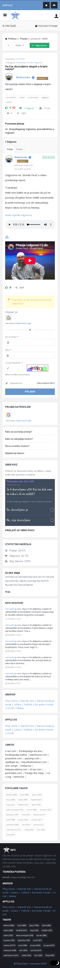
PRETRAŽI (10, 25)
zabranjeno (13, 829)
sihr (26, 824)
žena (10, 834)
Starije (10, 149)
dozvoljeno (11, 97)
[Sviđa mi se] (6, 107)
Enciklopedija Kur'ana (30, 751)
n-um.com (10, 751)
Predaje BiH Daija (34, 773)
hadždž (36, 799)
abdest (11, 794)
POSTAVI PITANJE (48, 25)
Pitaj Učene (11, 700)
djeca (36, 794)
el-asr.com (35, 769)
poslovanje (33, 97)
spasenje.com (32, 758)
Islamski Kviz (27, 700)
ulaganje (45, 97)
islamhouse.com (38, 754)
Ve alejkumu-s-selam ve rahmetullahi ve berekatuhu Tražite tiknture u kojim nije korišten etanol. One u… (29, 628)
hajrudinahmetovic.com (34, 762)
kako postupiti (14, 809)
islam (36, 804)
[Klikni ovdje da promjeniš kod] (37, 368)
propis (23, 819)
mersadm (9, 608)
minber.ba (25, 765)
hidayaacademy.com (16, 769)
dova (10, 799)
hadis (23, 799)
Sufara (17, 704)
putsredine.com (13, 773)
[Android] (54, 5)
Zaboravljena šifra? (46, 383)
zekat (29, 829)
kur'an (32, 809)
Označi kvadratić (14, 362)
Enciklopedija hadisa (16, 754)
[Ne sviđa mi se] (14, 107)
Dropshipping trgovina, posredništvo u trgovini (29, 130)
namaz (39, 814)
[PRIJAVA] (56, 15)
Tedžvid (28, 704)
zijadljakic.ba (12, 762)
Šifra (8, 350)
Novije (19, 149)
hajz (10, 804)
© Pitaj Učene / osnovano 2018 (30, 963)
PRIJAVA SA (11, 312)
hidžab (23, 804)
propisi (37, 819)
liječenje (12, 814)
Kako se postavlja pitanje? (18, 431)
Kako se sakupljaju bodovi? (19, 439)
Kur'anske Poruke (43, 704)
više (7, 592)
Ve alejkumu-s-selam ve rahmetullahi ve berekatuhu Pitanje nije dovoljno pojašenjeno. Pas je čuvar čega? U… (28, 644)
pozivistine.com (13, 758)
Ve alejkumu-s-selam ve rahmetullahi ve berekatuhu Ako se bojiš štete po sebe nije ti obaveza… (28, 660)
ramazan (12, 824)
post (10, 819)
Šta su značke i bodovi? (17, 446)
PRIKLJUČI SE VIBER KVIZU (19, 530)
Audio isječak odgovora (18, 215)
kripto (22, 97)
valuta (9, 102)
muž (26, 814)
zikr (41, 829)
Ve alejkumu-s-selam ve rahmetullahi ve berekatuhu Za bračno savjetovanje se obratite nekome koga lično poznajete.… (29, 611)
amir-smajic (11, 765)
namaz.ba (19, 776)
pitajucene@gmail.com (18, 877)
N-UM (10, 708)
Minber (20, 708)
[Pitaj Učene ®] (16, 15)
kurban (45, 809)
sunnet (38, 824)
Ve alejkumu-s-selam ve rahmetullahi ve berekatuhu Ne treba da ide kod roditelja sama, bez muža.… (28, 676)
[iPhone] (46, 5)
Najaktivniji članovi (14, 453)
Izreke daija (12, 572)
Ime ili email (11, 337)
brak (24, 794)
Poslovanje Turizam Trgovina (29, 62)
